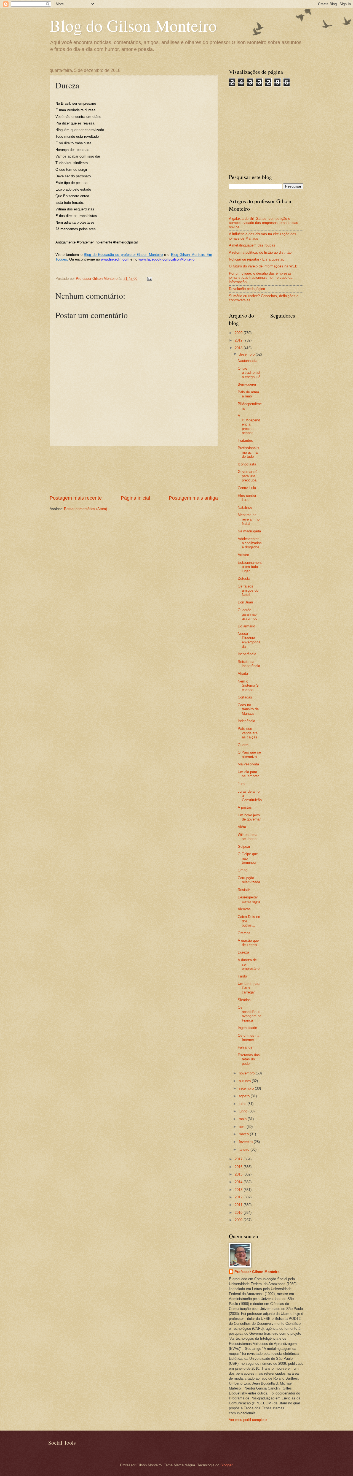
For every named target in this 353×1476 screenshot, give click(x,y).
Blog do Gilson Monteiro (133, 25)
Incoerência (247, 654)
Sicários (244, 1000)
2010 (239, 1212)
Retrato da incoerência (249, 664)
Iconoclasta (247, 464)
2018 (239, 348)
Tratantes (245, 440)
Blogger (226, 1465)
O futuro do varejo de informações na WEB (263, 266)
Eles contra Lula (247, 498)
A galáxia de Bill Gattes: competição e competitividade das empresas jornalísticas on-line (263, 222)
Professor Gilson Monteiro (257, 1272)
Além (242, 827)
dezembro (247, 354)
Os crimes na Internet (248, 1037)
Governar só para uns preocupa (247, 476)
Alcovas (244, 909)
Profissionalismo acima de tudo (248, 452)
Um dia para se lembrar (248, 774)
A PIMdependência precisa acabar (249, 424)
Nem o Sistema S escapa (248, 685)
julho (243, 1104)
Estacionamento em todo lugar (250, 566)
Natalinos (245, 507)
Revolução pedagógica (247, 289)
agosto (245, 1096)
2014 (239, 1182)
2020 (239, 333)
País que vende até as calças (248, 733)
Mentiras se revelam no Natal (249, 519)
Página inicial (135, 498)
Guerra (243, 745)
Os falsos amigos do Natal (248, 590)
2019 (239, 340)
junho (243, 1111)
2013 (239, 1190)
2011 (239, 1205)
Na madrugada (249, 531)
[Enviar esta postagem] (149, 279)
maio (243, 1119)
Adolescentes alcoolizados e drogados (250, 543)
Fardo (242, 976)
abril (243, 1127)
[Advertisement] (134, 470)
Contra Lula (247, 488)
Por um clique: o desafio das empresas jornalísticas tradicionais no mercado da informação (260, 277)
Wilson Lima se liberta (247, 837)
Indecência (246, 721)
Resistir (244, 890)
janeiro (244, 1149)
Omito (242, 870)
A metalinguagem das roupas (252, 245)
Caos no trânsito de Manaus (248, 709)
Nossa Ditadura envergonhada (249, 640)
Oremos (244, 933)
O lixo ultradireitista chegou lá (249, 372)
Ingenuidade (247, 1028)
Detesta (244, 578)
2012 (239, 1197)
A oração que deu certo (248, 942)
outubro (245, 1081)
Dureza (243, 952)
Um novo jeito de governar (249, 817)
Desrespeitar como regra (249, 899)
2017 (239, 1159)
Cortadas (245, 697)
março (244, 1134)
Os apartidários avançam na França (249, 1013)
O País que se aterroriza (249, 754)
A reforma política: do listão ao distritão (260, 252)
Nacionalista (247, 361)
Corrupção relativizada (249, 880)
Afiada (243, 673)
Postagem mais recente (76, 498)
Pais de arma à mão (248, 394)
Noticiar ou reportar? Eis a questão (256, 259)
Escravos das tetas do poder (249, 1059)
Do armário (246, 626)
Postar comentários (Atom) (85, 509)
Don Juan (245, 602)
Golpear (244, 846)
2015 (239, 1174)
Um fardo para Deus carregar (249, 988)
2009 (239, 1220)
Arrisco (243, 555)
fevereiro (246, 1142)
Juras (242, 784)
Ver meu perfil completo (248, 1420)
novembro (247, 1073)
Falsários (245, 1047)
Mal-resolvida (248, 764)
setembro (247, 1088)
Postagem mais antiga (193, 498)
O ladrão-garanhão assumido (247, 614)
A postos (245, 807)
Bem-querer (247, 384)
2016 (239, 1167)
